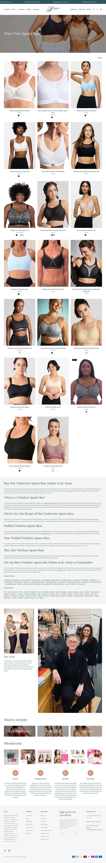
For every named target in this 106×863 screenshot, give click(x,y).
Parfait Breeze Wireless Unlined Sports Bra (86, 171)
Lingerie (28, 9)
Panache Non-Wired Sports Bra (53, 466)
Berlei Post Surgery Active (53, 407)
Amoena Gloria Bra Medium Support (19, 466)
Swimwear (82, 9)
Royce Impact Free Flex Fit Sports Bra (53, 171)
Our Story (43, 818)
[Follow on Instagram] (9, 851)
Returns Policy (45, 839)
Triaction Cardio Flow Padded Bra (86, 110)
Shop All (28, 833)
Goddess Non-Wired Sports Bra (19, 230)
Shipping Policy (45, 836)
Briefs (89, 9)
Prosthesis (7, 9)
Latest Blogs (44, 827)
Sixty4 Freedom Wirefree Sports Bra (53, 289)
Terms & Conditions (46, 830)
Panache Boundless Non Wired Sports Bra (53, 230)
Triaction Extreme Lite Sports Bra (19, 171)
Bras (13, 9)
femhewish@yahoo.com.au (94, 829)
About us (43, 815)
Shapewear (73, 9)
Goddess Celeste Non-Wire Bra (86, 407)
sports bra (71, 491)
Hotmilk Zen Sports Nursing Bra (19, 407)
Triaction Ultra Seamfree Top (19, 289)
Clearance (22, 9)
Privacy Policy (45, 833)
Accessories (29, 830)
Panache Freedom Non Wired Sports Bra (20, 348)
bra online (60, 570)
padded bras (46, 533)
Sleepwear (36, 9)
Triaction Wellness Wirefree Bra (86, 230)
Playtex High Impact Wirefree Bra (20, 110)
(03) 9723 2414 (94, 825)
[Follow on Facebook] (5, 851)
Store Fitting (44, 824)
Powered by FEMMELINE (20, 856)
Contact (43, 821)
